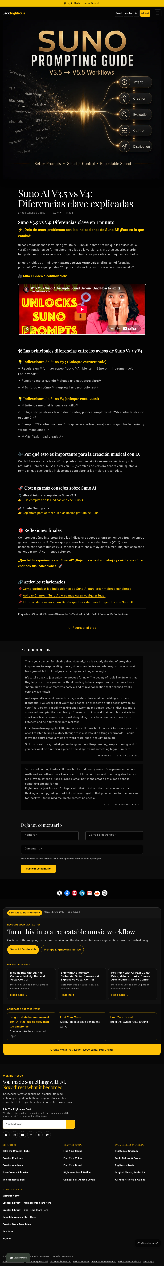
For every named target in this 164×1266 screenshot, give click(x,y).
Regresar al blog (84, 628)
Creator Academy (13, 1165)
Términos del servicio (60, 1261)
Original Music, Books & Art (131, 1172)
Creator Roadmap (13, 1158)
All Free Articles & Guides (130, 1179)
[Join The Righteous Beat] (70, 1124)
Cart (137, 13)
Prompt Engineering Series (62, 949)
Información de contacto (103, 1261)
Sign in (7, 1238)
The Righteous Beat (14, 1179)
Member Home (11, 1195)
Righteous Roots (124, 1165)
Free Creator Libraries (16, 1172)
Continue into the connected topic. (29, 1027)
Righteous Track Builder (77, 1172)
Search (119, 13)
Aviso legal (148, 1261)
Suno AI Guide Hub (23, 949)
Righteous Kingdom (126, 1151)
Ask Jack (145, 13)
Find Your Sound (72, 1151)
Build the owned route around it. (130, 1019)
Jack (14, 13)
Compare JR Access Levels (79, 1179)
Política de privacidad (37, 1261)
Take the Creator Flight (16, 1151)
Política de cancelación (129, 1261)
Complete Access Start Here (19, 1217)
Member (128, 13)
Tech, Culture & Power (128, 1158)
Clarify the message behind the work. (80, 1022)
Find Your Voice (72, 1158)
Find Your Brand (72, 1165)
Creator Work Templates (17, 1224)
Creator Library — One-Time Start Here (25, 1210)
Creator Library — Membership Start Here (27, 1202)
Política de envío (81, 1261)
